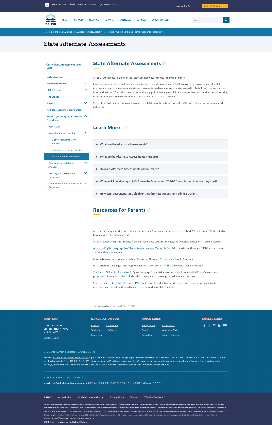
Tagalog (92, 4)
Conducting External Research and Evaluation (65, 185)
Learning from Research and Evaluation (62, 175)
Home (47, 32)
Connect (141, 20)
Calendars (125, 20)
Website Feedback (153, 397)
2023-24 (103, 382)
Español (62, 4)
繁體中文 (72, 4)
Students (95, 330)
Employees (96, 335)
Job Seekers (112, 330)
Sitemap (134, 397)
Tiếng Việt (82, 4)
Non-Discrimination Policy (90, 397)
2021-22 (126, 382)
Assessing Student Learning (118, 32)
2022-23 (114, 382)
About (65, 20)
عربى (100, 4)
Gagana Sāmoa (110, 4)
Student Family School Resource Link (71, 357)
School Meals (168, 325)
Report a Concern (170, 335)
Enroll (145, 330)
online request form (179, 360)
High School (53, 96)
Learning (94, 20)
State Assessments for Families (67, 149)
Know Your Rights (170, 330)
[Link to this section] (164, 63)
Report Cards (54, 126)
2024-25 (92, 382)
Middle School (54, 90)
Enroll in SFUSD (160, 20)
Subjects (51, 103)
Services (109, 20)
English (53, 4)
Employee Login (213, 6)
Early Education (54, 76)
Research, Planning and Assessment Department (77, 32)
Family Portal (148, 325)
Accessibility (64, 397)
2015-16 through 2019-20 (148, 382)
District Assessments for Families (64, 141)
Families (95, 325)
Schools (78, 20)
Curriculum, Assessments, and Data (63, 66)
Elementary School (56, 83)
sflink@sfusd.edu (54, 360)
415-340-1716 (77, 360)
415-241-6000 (51, 332)
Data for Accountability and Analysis (61, 165)
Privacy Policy (117, 397)
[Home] (50, 20)
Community (112, 325)
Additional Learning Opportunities (64, 109)
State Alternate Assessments (66, 156)
